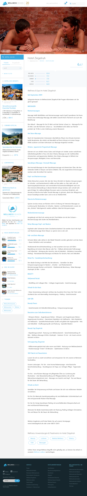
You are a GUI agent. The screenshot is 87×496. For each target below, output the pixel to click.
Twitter (7, 471)
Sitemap (71, 486)
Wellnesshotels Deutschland (76, 469)
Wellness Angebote (31, 477)
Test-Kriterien (51, 468)
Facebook (15, 471)
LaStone (43, 438)
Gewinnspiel (29, 482)
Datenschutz (36, 487)
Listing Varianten (52, 487)
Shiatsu (71, 438)
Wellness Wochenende (9, 303)
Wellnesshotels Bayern (74, 472)
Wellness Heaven (52, 482)
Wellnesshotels (52, 3)
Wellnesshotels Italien (74, 479)
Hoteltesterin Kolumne (53, 477)
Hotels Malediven (73, 483)
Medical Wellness (57, 438)
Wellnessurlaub (7, 307)
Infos (7, 51)
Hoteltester (50, 473)
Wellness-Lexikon (39, 452)
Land (5, 68)
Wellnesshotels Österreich (75, 474)
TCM (32, 443)
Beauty (33, 438)
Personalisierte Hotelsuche (32, 475)
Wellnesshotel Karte (31, 470)
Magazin (50, 475)
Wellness (17, 307)
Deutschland (50, 61)
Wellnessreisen (7, 310)
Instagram (7, 474)
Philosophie (51, 484)
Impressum (29, 487)
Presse (27, 468)
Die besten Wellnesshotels (32, 473)
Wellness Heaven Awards (54, 480)
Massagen (42, 443)
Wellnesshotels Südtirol (75, 481)
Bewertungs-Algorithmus (54, 470)
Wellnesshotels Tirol (74, 476)
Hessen (42, 61)
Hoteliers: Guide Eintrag (32, 484)
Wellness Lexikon (30, 480)
